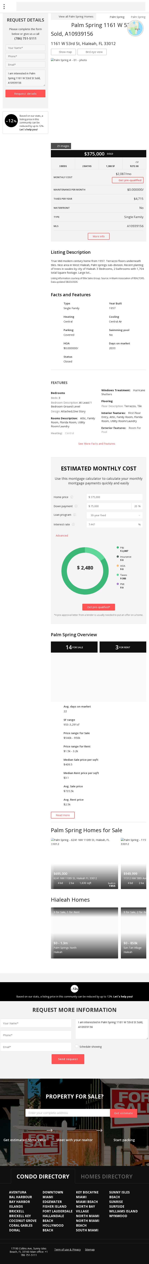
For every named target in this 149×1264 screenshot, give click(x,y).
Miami (81, 1197)
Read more (63, 815)
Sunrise (116, 1202)
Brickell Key (20, 1216)
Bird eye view (94, 52)
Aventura (17, 1192)
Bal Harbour (20, 1197)
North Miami (87, 1216)
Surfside (116, 1206)
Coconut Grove (23, 1221)
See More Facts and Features (97, 443)
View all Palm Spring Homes (76, 16)
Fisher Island (55, 1206)
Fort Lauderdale (58, 1211)
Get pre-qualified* (98, 607)
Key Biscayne (87, 1192)
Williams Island (123, 1211)
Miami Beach (87, 1202)
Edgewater (52, 1202)
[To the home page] (101, 17)
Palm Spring (117, 17)
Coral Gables (21, 1225)
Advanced (62, 535)
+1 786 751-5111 (34, 1253)
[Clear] (139, 6)
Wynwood (118, 1216)
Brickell (16, 1211)
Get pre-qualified (129, 180)
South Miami (87, 1230)
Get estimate (123, 1113)
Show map (65, 52)
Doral (14, 1230)
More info (99, 236)
